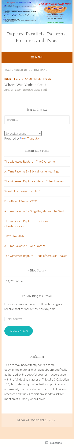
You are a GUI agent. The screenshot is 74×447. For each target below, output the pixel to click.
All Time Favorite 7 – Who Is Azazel (25, 246)
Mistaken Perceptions (35, 79)
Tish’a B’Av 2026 (14, 236)
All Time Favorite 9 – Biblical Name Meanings (31, 171)
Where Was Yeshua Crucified (28, 85)
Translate (33, 138)
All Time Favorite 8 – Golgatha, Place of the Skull (34, 211)
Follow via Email (18, 331)
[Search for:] (37, 119)
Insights (10, 79)
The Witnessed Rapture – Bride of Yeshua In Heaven (35, 256)
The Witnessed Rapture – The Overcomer (30, 161)
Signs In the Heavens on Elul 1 (22, 191)
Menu (39, 57)
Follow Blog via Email (37, 296)
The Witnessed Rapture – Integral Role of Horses (34, 181)
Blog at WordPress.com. (37, 420)
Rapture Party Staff (35, 89)
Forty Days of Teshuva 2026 (20, 201)
